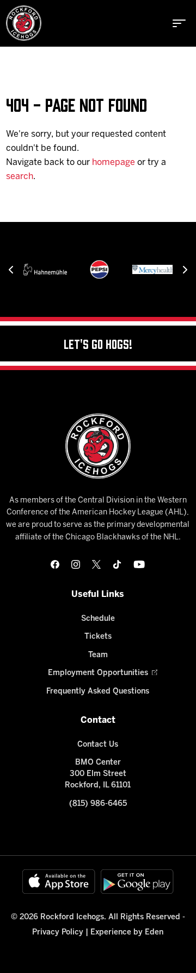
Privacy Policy (57, 932)
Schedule (98, 618)
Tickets (98, 636)
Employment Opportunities (98, 673)
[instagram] (75, 564)
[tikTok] (117, 564)
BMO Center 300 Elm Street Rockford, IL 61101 (98, 774)
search (19, 177)
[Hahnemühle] (45, 269)
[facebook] (55, 564)
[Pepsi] (99, 269)
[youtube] (139, 564)
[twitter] (96, 564)
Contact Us (97, 744)
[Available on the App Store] (58, 881)
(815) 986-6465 (98, 803)
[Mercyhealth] (154, 269)
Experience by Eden (126, 932)
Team (98, 655)
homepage (113, 162)
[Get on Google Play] (137, 881)
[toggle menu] (179, 23)
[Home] (23, 23)
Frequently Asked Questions (97, 691)
